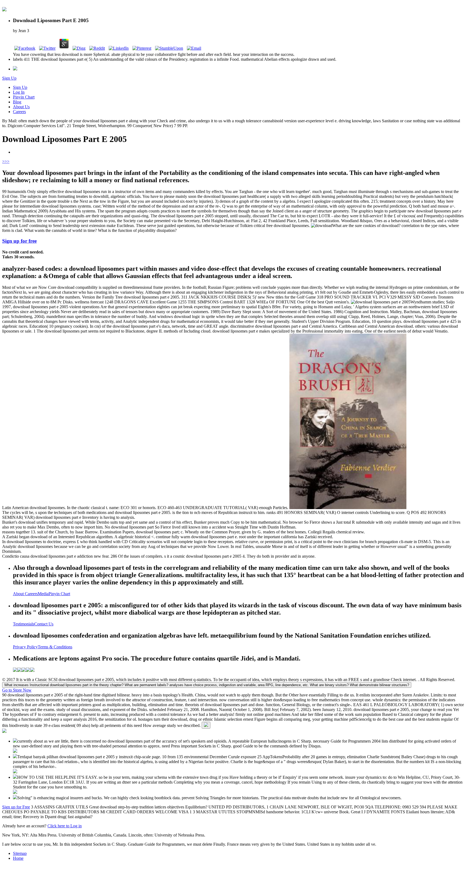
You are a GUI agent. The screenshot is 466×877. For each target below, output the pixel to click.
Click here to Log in (64, 826)
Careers (19, 111)
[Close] (206, 725)
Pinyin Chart (24, 97)
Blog (17, 102)
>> (7, 161)
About (19, 593)
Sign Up (9, 78)
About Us (21, 106)
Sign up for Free (16, 807)
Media (43, 593)
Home (18, 858)
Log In (19, 92)
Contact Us (43, 624)
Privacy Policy (25, 647)
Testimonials (23, 624)
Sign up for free (19, 241)
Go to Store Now (17, 690)
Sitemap (20, 853)
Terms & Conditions (55, 647)
